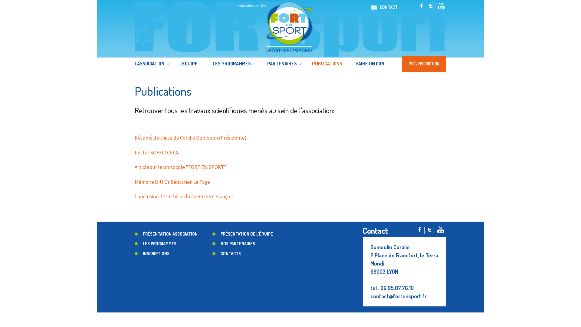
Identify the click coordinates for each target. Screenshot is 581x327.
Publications (327, 64)
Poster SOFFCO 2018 (157, 152)
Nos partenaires (238, 243)
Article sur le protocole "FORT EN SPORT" (180, 167)
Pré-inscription (424, 63)
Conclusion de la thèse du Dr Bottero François (184, 196)
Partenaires (282, 64)
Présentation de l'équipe (247, 233)
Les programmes (232, 64)
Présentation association (170, 233)
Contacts (231, 253)
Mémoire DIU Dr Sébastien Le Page (172, 182)
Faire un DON (370, 64)
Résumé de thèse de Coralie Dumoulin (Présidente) (191, 137)
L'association (149, 64)
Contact (389, 7)
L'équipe (188, 64)
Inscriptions (156, 253)
